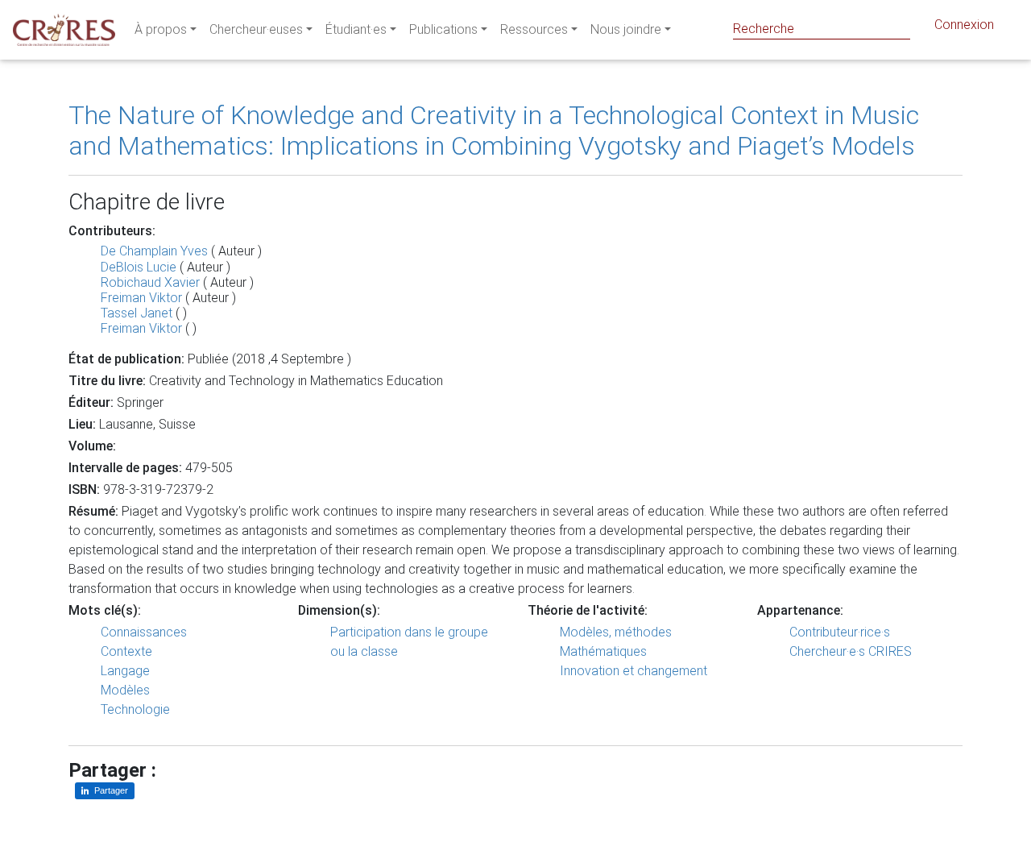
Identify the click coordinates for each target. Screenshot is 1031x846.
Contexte (126, 651)
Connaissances (144, 632)
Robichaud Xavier (150, 282)
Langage (125, 670)
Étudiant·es (356, 29)
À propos (161, 29)
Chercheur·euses (256, 29)
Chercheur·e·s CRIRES (850, 651)
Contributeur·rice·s (839, 632)
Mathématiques (603, 651)
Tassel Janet (136, 313)
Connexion (964, 24)
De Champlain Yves (154, 251)
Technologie (135, 709)
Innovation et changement (633, 670)
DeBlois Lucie (138, 267)
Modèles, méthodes (616, 632)
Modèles (125, 690)
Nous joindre (625, 29)
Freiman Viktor (141, 297)
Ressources (534, 29)
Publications (443, 29)
